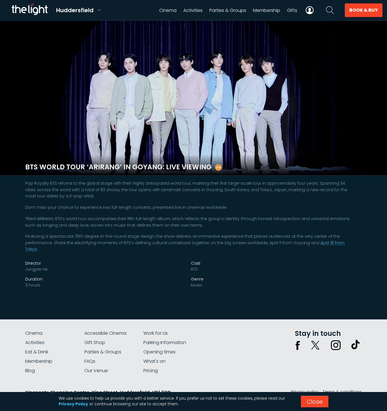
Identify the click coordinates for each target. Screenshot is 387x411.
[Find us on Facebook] (298, 345)
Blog (30, 370)
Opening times (159, 352)
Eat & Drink (36, 352)
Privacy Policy (73, 404)
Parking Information (164, 342)
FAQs (89, 361)
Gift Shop (94, 342)
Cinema (33, 333)
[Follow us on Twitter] (315, 345)
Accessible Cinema (105, 333)
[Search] (330, 10)
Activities (34, 342)
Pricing (150, 370)
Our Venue (96, 370)
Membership (38, 361)
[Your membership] (309, 10)
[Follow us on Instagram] (335, 345)
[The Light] (29, 10)
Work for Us (155, 333)
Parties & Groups (102, 352)
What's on (154, 361)
